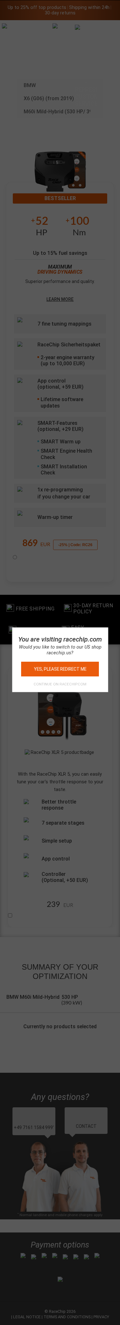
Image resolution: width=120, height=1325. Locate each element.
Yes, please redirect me (60, 669)
